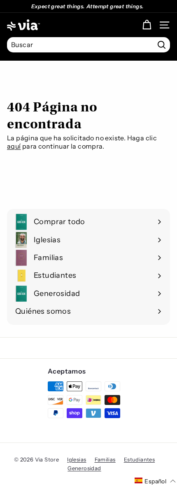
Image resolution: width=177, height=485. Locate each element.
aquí (14, 146)
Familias (105, 459)
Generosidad (84, 468)
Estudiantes (139, 459)
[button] (155, 481)
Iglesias (76, 459)
